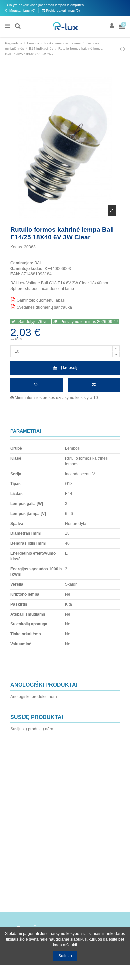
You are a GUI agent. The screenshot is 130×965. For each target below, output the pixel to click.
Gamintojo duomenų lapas (40, 300)
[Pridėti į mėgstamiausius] (36, 385)
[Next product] (124, 49)
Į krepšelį (69, 367)
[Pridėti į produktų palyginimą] (94, 385)
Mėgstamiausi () (22, 10)
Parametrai (25, 431)
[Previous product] (121, 49)
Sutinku (65, 956)
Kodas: (16, 247)
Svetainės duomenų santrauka (44, 307)
